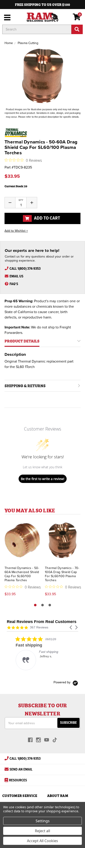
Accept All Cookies (42, 840)
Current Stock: (16, 186)
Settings (43, 820)
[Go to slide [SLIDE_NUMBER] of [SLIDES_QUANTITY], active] (35, 605)
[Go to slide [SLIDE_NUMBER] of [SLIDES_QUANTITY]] (42, 605)
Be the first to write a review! (42, 479)
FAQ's (14, 284)
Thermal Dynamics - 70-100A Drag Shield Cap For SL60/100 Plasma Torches (62, 574)
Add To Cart (46, 218)
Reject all (42, 830)
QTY (21, 200)
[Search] (77, 29)
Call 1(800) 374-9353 (25, 268)
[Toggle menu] (6, 17)
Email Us (16, 276)
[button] (71, 627)
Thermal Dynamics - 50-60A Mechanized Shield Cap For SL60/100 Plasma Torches (22, 574)
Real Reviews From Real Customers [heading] (41, 622)
